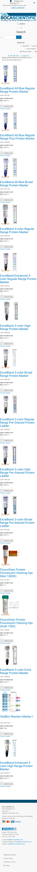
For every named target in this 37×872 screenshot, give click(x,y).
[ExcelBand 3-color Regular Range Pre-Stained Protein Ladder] (11, 405)
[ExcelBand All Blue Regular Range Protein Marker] (11, 74)
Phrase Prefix (26, 51)
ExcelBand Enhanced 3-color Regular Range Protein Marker (18, 279)
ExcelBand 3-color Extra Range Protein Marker (15, 671)
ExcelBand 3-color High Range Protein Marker (15, 327)
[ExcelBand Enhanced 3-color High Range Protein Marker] (11, 748)
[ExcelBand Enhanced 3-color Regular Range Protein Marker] (11, 261)
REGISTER (20, 8)
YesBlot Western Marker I (16, 716)
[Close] (21, 27)
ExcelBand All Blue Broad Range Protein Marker (16, 183)
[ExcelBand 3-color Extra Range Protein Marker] (11, 655)
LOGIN (13, 8)
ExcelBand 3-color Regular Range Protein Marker (17, 230)
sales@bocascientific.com (16, 844)
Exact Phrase (31, 49)
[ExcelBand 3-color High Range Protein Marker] (11, 311)
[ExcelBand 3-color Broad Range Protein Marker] (11, 358)
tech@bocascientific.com (23, 842)
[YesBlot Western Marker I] (11, 702)
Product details (5, 109)
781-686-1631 (14, 56)
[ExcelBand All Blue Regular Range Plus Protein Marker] (11, 121)
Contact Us (25, 56)
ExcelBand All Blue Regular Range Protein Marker (17, 90)
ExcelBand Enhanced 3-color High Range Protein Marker (16, 766)
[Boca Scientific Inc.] (18, 17)
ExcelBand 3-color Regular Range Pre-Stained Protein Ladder (17, 423)
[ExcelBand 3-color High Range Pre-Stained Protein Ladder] (11, 455)
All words (26, 46)
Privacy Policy (8, 858)
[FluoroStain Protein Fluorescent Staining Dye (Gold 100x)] (11, 605)
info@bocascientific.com (15, 840)
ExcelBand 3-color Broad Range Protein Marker (16, 374)
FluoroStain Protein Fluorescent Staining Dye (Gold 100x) (16, 623)
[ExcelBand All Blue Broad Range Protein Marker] (11, 167)
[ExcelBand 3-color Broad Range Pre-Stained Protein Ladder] (11, 505)
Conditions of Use (9, 862)
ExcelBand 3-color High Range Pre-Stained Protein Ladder (17, 473)
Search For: (21, 43)
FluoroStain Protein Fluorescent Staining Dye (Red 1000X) (16, 573)
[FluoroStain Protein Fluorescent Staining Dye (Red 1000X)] (11, 555)
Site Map (6, 865)
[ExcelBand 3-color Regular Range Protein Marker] (11, 214)
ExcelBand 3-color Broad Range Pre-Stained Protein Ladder (17, 523)
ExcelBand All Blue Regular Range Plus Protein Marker (17, 136)
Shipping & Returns (9, 855)
